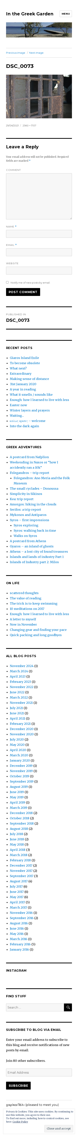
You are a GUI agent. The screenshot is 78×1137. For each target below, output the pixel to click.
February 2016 (20, 944)
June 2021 (17, 713)
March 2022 (19, 697)
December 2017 (21, 865)
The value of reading (25, 598)
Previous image (15, 52)
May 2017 (16, 897)
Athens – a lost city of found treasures (39, 551)
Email (11, 245)
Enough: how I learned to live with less (39, 400)
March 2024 (19, 671)
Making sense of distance (29, 379)
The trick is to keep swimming (33, 603)
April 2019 (17, 802)
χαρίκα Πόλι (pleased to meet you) (32, 1105)
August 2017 (19, 881)
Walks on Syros (25, 536)
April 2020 (18, 750)
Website (12, 263)
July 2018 (16, 834)
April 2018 (17, 850)
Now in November (23, 624)
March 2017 (18, 907)
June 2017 (17, 892)
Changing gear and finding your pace (38, 630)
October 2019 (19, 776)
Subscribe (18, 1085)
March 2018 (18, 855)
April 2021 (17, 718)
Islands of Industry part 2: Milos (34, 562)
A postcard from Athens (28, 541)
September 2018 (22, 823)
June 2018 (17, 839)
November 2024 (22, 666)
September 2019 (22, 781)
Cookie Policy (20, 1121)
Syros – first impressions (29, 520)
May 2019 (17, 797)
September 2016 (22, 918)
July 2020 (17, 739)
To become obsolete (25, 363)
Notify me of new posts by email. (30, 282)
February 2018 (20, 860)
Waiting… (17, 415)
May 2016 (17, 934)
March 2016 (18, 939)
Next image (36, 52)
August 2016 (19, 923)
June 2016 (17, 928)
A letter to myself (23, 619)
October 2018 (19, 818)
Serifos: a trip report (25, 509)
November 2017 (21, 871)
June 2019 (17, 792)
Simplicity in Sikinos (26, 494)
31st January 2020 (23, 384)
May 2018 (17, 844)
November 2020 (22, 734)
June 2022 (17, 692)
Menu (66, 13)
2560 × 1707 (29, 125)
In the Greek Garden (29, 14)
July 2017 (16, 886)
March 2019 (18, 808)
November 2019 (21, 771)
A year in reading (23, 389)
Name (11, 226)
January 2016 (19, 949)
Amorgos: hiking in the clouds (33, 504)
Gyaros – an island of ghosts (32, 546)
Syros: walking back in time (35, 530)
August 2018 (19, 829)
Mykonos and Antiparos (28, 515)
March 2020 (19, 755)
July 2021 (16, 708)
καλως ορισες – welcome (27, 421)
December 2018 (21, 813)
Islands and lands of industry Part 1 (37, 557)
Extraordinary (20, 373)
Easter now (18, 405)
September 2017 (21, 876)
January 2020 (20, 760)
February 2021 (20, 724)
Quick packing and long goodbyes (36, 635)
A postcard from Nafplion (29, 457)
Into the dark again (24, 426)
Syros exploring (26, 525)
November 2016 (21, 913)
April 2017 (17, 902)
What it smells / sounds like (31, 394)
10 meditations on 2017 (27, 609)
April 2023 (18, 676)
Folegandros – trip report (29, 473)
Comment (13, 169)
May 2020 (17, 745)
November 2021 (21, 703)
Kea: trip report (22, 499)
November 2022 (21, 687)
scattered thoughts (24, 593)
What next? (18, 368)
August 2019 (19, 787)
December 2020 (22, 729)
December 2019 (21, 766)
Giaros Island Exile (24, 358)
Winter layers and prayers (30, 410)
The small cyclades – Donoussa (34, 488)
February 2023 (20, 682)
